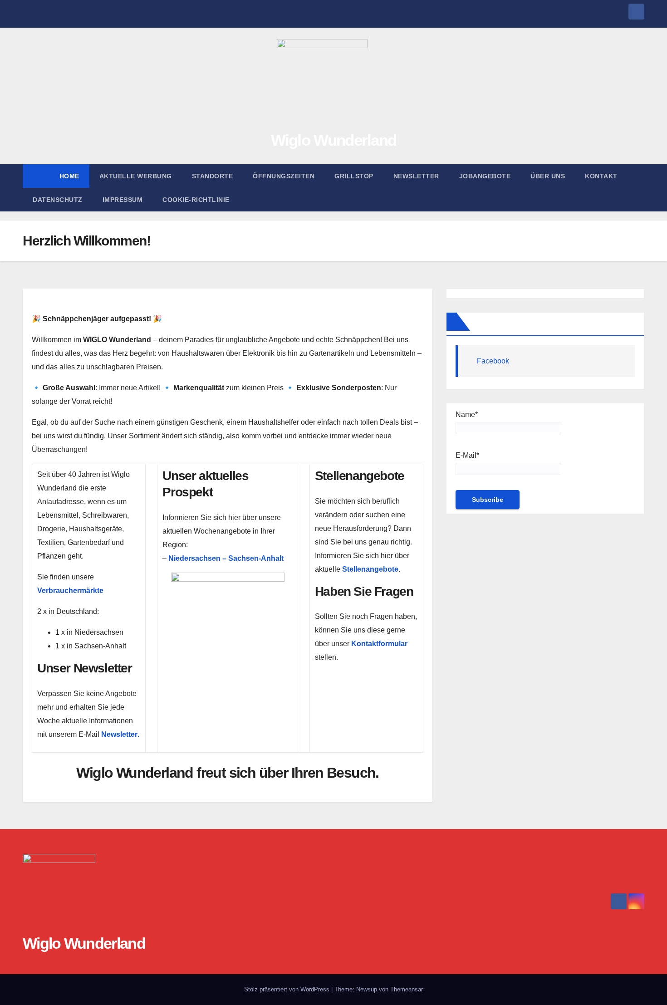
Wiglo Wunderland (334, 140)
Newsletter (416, 176)
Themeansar (406, 989)
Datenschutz (58, 199)
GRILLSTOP (353, 176)
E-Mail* (467, 455)
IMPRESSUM (123, 199)
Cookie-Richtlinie (196, 199)
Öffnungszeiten (283, 176)
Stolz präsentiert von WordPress (287, 989)
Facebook (493, 361)
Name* (467, 414)
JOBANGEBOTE (485, 176)
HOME (69, 176)
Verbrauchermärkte (70, 590)
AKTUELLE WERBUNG (135, 176)
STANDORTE (212, 176)
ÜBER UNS (547, 176)
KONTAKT (601, 176)
